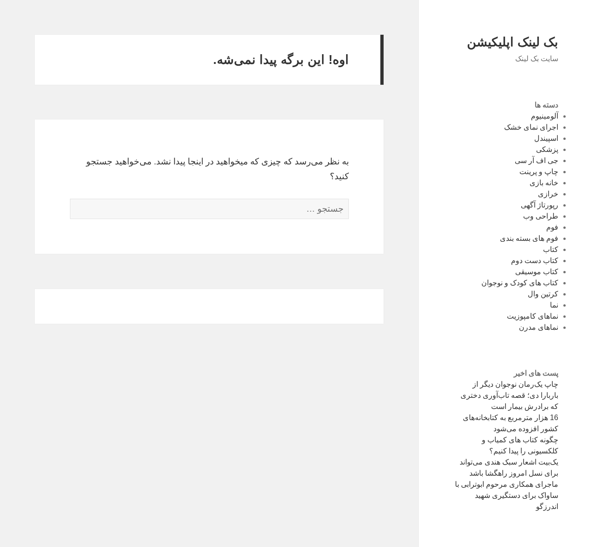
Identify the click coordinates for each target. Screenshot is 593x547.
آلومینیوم (544, 116)
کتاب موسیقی (536, 272)
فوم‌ (552, 227)
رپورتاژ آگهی (539, 205)
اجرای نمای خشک (531, 127)
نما (554, 305)
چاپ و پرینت (538, 172)
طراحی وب (540, 216)
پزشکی (547, 149)
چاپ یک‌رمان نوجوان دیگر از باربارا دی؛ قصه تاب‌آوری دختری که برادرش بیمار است (509, 395)
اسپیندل (546, 138)
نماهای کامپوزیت (532, 316)
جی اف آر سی (536, 160)
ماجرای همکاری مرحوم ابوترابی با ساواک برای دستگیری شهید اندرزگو (506, 495)
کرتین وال (543, 294)
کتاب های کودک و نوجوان (519, 283)
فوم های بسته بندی (529, 238)
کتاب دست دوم (534, 260)
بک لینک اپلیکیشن (512, 42)
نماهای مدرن (538, 327)
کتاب (550, 249)
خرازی (548, 194)
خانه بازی (544, 183)
